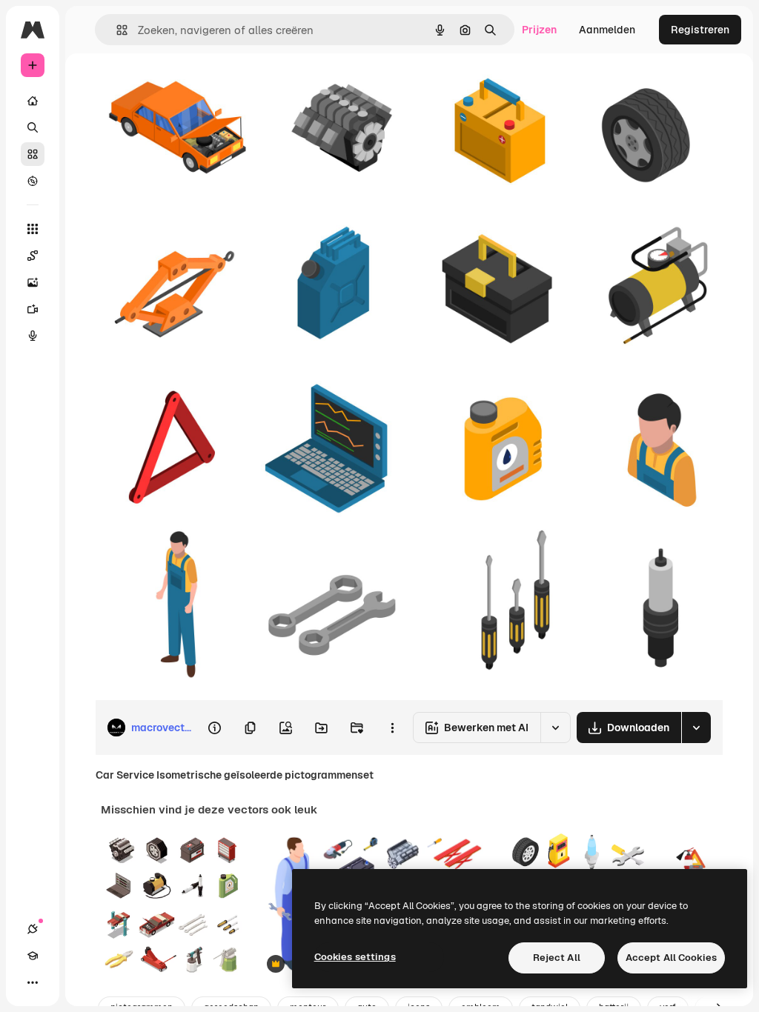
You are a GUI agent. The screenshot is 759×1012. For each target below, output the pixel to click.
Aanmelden (607, 29)
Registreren (700, 29)
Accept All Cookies (671, 957)
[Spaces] (32, 255)
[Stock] (32, 154)
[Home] (32, 101)
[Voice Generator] (32, 335)
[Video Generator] (32, 309)
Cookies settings (355, 957)
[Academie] (32, 956)
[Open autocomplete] (116, 30)
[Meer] (32, 982)
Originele (192, 87)
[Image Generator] (32, 282)
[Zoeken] (32, 127)
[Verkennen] (32, 181)
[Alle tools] (32, 229)
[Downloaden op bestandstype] (696, 727)
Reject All (556, 957)
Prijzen (539, 29)
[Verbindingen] (32, 929)
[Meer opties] (392, 727)
